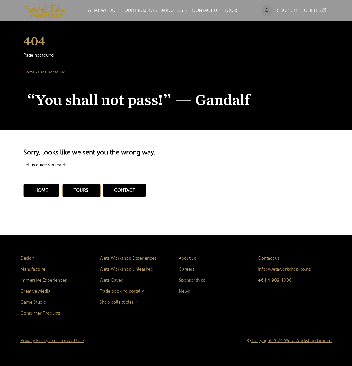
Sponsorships (192, 280)
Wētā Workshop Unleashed (126, 269)
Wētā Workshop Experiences (128, 258)
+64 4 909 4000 (275, 280)
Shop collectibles (117, 302)
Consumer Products (40, 313)
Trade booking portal (120, 291)
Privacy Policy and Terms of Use (52, 340)
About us (187, 258)
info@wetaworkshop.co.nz (284, 269)
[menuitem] (103, 10)
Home (29, 72)
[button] (267, 10)
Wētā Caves (111, 280)
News (184, 291)
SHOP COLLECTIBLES (299, 10)
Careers (186, 269)
